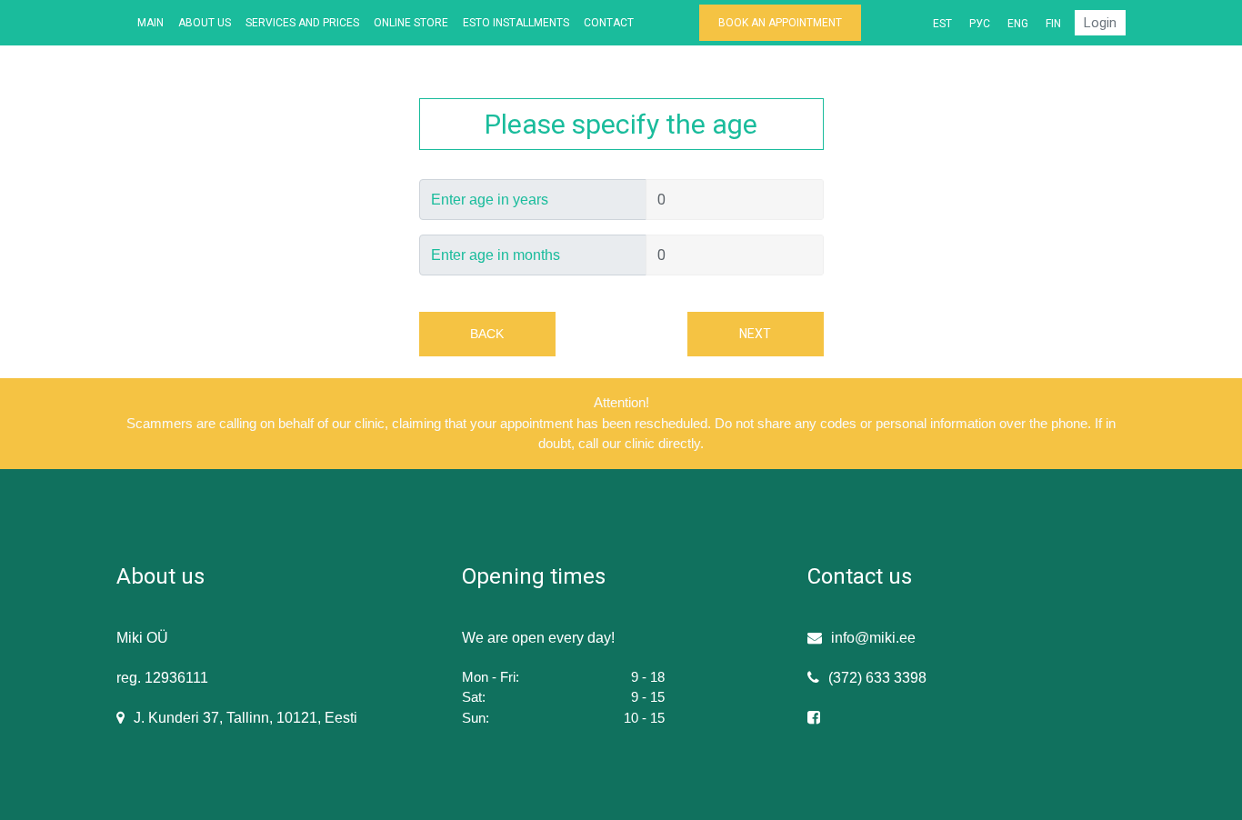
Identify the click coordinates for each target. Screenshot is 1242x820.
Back (487, 333)
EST (942, 23)
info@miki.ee (873, 637)
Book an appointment (780, 22)
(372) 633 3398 (877, 677)
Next (755, 333)
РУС (979, 23)
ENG (1017, 23)
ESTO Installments (516, 22)
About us (204, 22)
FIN (1053, 23)
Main (150, 22)
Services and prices (302, 22)
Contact (609, 22)
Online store (411, 22)
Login (1100, 23)
